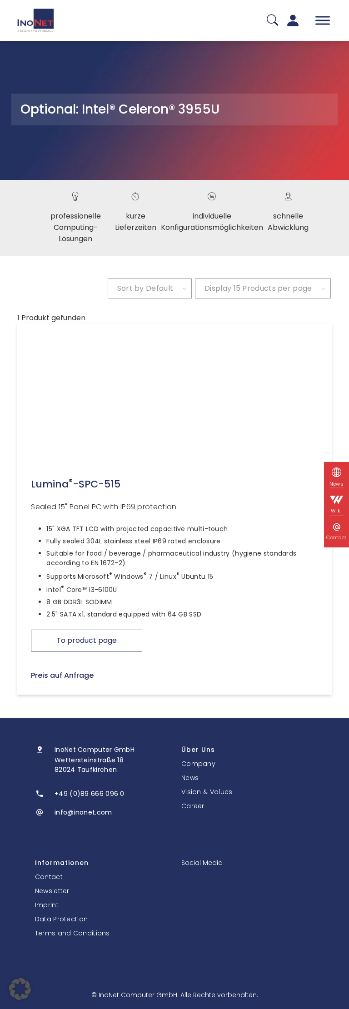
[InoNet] (35, 20)
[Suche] (272, 21)
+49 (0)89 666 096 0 (90, 793)
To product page (86, 640)
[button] (20, 989)
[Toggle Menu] (322, 20)
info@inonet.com (83, 812)
